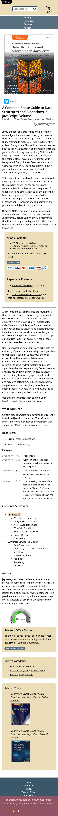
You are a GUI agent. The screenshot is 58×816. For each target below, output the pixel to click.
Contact (28, 782)
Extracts (28, 24)
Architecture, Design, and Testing (27, 670)
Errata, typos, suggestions (21, 438)
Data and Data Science (22, 666)
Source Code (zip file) (19, 444)
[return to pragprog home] (6, 2)
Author (27, 27)
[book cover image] (29, 65)
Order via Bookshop (22, 285)
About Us (28, 785)
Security (28, 795)
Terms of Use (28, 792)
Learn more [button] (46, 803)
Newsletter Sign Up (15, 648)
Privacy (28, 788)
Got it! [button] (16, 811)
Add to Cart (13, 262)
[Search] (35, 8)
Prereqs (28, 17)
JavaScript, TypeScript (21, 674)
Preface (13, 514)
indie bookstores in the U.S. (26, 294)
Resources (29, 20)
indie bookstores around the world (25, 297)
